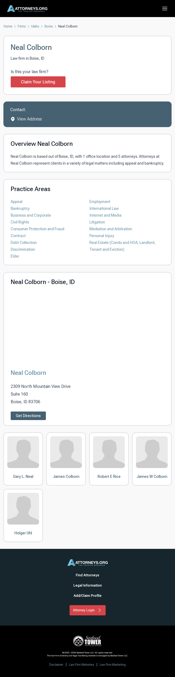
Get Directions (28, 415)
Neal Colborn (28, 372)
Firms (22, 26)
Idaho (35, 26)
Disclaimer (56, 664)
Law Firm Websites (81, 664)
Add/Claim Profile (88, 596)
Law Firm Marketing (113, 664)
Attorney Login (84, 610)
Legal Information (87, 585)
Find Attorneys (87, 575)
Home (7, 26)
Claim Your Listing (38, 81)
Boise (48, 26)
